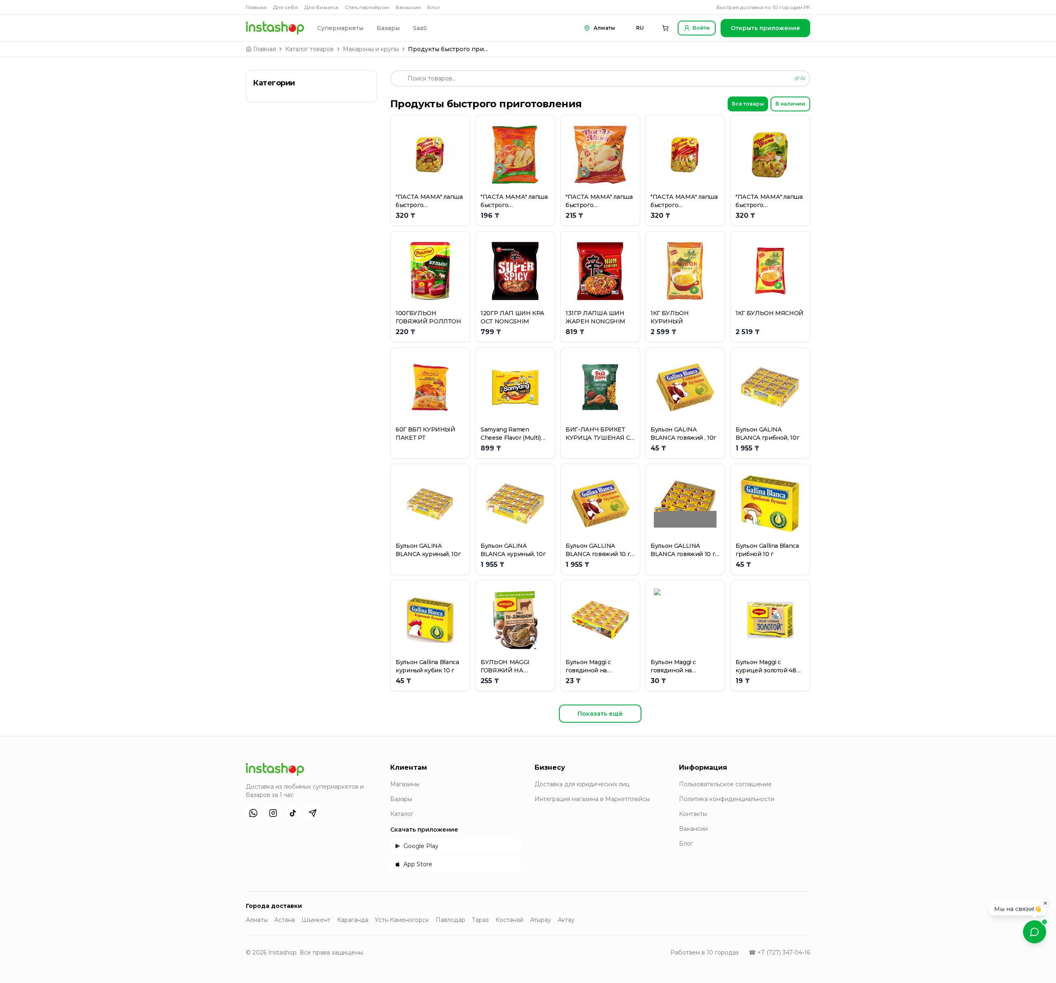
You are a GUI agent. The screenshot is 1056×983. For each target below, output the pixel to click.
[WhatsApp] (253, 813)
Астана (284, 920)
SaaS (420, 28)
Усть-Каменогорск (402, 920)
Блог (434, 7)
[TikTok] (292, 813)
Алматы (257, 920)
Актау (566, 920)
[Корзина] (665, 28)
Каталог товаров (309, 49)
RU (640, 28)
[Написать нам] (1034, 931)
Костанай (509, 920)
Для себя (285, 7)
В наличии (790, 104)
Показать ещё (600, 713)
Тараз (480, 920)
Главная (256, 7)
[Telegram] (312, 813)
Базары (388, 28)
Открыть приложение (765, 28)
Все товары (748, 104)
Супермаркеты (340, 28)
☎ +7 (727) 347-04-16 (779, 952)
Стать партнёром (367, 7)
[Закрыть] (1045, 904)
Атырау (540, 920)
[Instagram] (273, 813)
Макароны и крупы (371, 49)
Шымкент (316, 920)
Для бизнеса (321, 7)
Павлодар (450, 920)
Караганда (352, 920)
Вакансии (408, 7)
